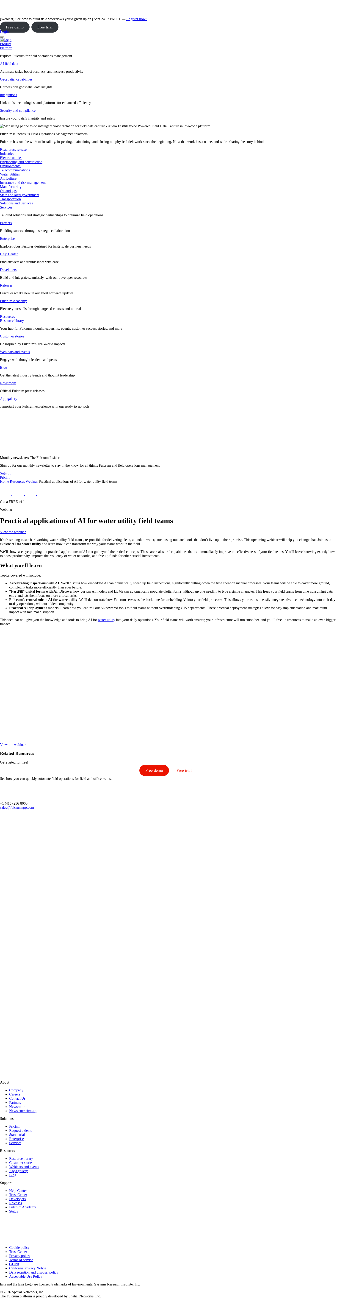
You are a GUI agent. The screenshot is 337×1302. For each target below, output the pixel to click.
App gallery (8, 399)
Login (4, 31)
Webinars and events (15, 352)
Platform (6, 48)
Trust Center (18, 1195)
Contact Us (17, 1098)
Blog (3, 367)
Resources (17, 481)
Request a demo (20, 1130)
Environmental (10, 166)
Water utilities (10, 174)
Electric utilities (11, 158)
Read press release (13, 149)
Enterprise (7, 238)
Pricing (14, 1126)
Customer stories (12, 336)
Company (16, 1090)
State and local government (19, 195)
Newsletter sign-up (22, 1111)
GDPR (14, 1264)
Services (6, 207)
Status (13, 1211)
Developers (8, 270)
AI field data (9, 64)
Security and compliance (18, 110)
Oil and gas (8, 191)
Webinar (32, 481)
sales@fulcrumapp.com (17, 807)
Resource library (12, 321)
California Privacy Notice (27, 1268)
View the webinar (13, 532)
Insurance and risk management (23, 182)
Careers (14, 1094)
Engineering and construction (21, 162)
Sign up (5, 473)
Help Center (9, 254)
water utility (106, 620)
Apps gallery (18, 1171)
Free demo (15, 27)
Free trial (44, 27)
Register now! (136, 19)
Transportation (10, 199)
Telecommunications (15, 170)
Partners (6, 223)
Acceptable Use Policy (25, 1276)
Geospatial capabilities (16, 79)
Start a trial (17, 1135)
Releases (6, 285)
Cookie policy (19, 1247)
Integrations (8, 95)
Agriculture (8, 178)
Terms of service (21, 1260)
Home (4, 481)
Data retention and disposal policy (33, 1272)
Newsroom (8, 383)
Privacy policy (19, 1256)
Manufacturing (10, 187)
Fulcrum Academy (13, 301)
